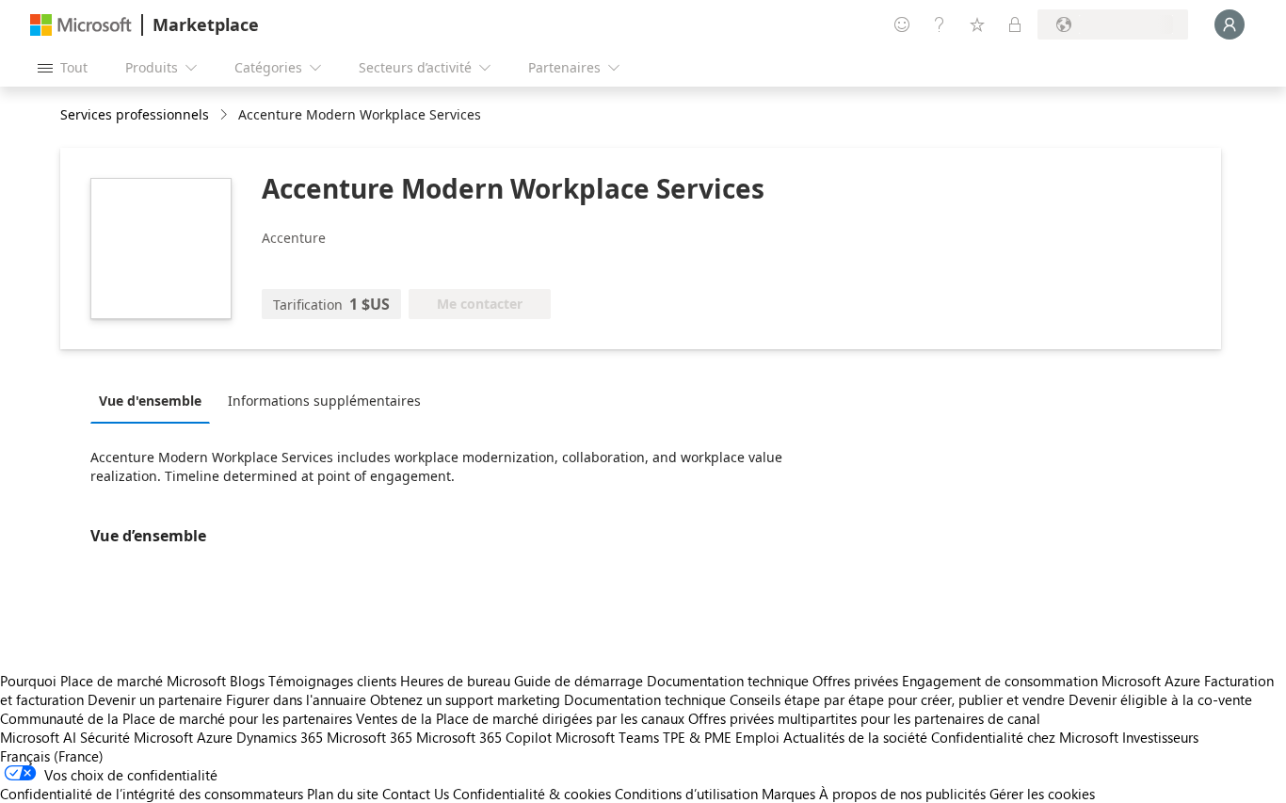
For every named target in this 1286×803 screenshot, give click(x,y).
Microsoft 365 (369, 737)
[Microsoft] (81, 25)
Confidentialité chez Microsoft (1024, 737)
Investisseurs (1160, 737)
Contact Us (415, 793)
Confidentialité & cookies (532, 793)
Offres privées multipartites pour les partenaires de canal (864, 718)
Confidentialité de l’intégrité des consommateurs (151, 793)
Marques (788, 793)
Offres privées (855, 680)
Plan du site (342, 793)
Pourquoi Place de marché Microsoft (113, 680)
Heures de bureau (455, 680)
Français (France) (52, 756)
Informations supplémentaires (324, 401)
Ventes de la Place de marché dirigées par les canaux (520, 718)
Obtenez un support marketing (465, 699)
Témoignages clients (332, 680)
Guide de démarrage (578, 680)
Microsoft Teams (607, 737)
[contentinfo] (225, 115)
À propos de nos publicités (902, 793)
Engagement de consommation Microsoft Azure (1053, 680)
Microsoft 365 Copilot (484, 737)
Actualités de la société (855, 737)
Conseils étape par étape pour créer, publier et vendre (897, 699)
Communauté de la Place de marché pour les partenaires (176, 718)
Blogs (247, 680)
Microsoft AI (38, 737)
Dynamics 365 (279, 737)
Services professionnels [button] (134, 114)
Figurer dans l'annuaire (296, 699)
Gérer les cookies (1042, 793)
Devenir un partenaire (155, 699)
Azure (215, 737)
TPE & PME (697, 737)
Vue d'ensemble (150, 401)
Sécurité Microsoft (136, 737)
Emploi (757, 737)
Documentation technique (728, 680)
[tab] (154, 400)
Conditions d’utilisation (686, 793)
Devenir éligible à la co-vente (1160, 699)
